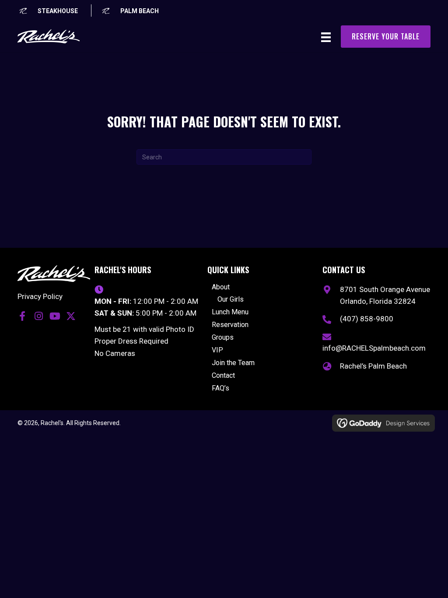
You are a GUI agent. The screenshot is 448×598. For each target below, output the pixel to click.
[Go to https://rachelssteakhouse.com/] (48, 10)
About (221, 287)
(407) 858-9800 (366, 318)
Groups (223, 337)
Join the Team (233, 363)
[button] (22, 316)
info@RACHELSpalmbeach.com (374, 348)
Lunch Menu (230, 312)
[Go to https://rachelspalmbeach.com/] (129, 10)
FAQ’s (220, 388)
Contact (223, 376)
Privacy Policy (40, 296)
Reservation (230, 325)
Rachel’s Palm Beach (373, 366)
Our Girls (230, 299)
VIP (217, 350)
